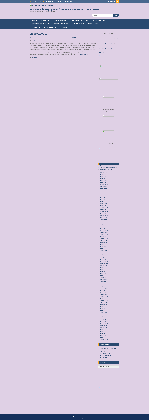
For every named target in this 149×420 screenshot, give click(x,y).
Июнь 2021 (103, 285)
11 (99, 43)
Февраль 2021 (104, 292)
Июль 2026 (103, 174)
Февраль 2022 (104, 277)
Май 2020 (102, 310)
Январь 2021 (103, 294)
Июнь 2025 (103, 199)
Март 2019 (103, 337)
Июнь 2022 (103, 269)
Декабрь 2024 (104, 211)
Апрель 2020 (103, 312)
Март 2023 (103, 252)
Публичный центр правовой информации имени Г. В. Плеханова (64, 9)
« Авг (99, 52)
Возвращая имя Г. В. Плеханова (79, 20)
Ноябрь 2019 (103, 322)
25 (99, 48)
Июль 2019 (103, 329)
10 (117, 41)
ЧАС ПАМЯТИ (103, 351)
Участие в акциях (93, 23)
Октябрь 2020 (104, 300)
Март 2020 (103, 314)
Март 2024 (103, 229)
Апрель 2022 (103, 273)
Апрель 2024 (103, 227)
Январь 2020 (103, 318)
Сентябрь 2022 (104, 263)
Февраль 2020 (104, 316)
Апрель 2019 (103, 335)
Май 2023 (102, 248)
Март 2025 (103, 205)
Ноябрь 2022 (103, 260)
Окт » (104, 52)
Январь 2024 (103, 232)
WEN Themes (87, 418)
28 (108, 48)
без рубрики (35, 57)
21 (108, 46)
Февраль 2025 (104, 207)
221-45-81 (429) (36, 1)
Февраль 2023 (104, 254)
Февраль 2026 (104, 184)
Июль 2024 (103, 221)
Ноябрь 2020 (103, 298)
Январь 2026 (103, 186)
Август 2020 (103, 304)
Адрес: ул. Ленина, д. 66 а (65, 1)
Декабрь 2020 (104, 296)
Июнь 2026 (103, 176)
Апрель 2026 (103, 180)
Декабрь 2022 (104, 258)
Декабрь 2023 (104, 234)
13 (105, 43)
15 (111, 43)
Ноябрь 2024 (103, 213)
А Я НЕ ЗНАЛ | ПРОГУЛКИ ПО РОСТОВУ (44, 27)
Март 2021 (103, 291)
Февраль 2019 (104, 339)
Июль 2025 (103, 198)
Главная (34, 20)
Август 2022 (103, 265)
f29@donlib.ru (49, 1)
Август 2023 (103, 242)
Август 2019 (103, 327)
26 (102, 48)
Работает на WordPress (65, 418)
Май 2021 (102, 287)
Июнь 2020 (103, 308)
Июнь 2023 (103, 246)
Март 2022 (103, 275)
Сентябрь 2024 (104, 217)
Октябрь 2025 (104, 192)
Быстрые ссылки (111, 1)
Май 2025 (102, 201)
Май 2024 (102, 225)
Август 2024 (103, 219)
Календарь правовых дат (61, 23)
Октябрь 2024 (104, 215)
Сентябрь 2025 (104, 194)
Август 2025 (103, 196)
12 (102, 43)
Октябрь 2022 (104, 261)
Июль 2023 (103, 244)
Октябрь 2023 (104, 238)
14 (108, 43)
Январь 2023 (103, 256)
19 (102, 46)
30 (114, 48)
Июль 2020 (103, 306)
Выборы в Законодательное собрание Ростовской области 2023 (53, 38)
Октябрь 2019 (104, 323)
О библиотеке (45, 20)
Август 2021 (103, 281)
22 (111, 46)
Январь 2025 (103, 209)
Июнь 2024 (103, 223)
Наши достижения (78, 23)
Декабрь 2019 (104, 320)
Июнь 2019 (103, 331)
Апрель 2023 (103, 250)
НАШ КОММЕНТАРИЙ (106, 355)
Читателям (63, 27)
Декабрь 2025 (104, 188)
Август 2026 (103, 172)
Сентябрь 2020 (104, 302)
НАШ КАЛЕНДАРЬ (105, 357)
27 (105, 48)
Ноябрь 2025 (103, 190)
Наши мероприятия (60, 20)
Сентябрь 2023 (104, 240)
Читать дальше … (84, 55)
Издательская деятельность (41, 23)
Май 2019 (102, 333)
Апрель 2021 (103, 289)
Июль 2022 (103, 267)
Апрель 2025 (103, 203)
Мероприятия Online (99, 20)
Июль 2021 (103, 283)
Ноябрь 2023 (103, 236)
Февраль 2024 (104, 230)
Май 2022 (102, 271)
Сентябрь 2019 (104, 325)
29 (111, 48)
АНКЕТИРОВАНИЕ (105, 353)
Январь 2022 (103, 279)
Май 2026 (102, 178)
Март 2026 (103, 182)
